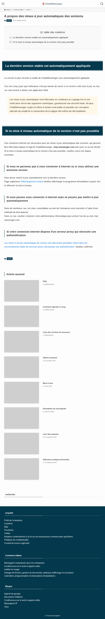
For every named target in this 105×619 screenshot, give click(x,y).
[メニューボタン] (3, 4)
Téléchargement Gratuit (31, 181)
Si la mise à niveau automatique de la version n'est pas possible (43, 42)
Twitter (7, 533)
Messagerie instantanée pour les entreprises (24, 563)
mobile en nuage (11, 569)
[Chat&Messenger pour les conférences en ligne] (52, 4)
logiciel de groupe (12, 594)
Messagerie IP (10, 603)
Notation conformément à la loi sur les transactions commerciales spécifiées (38, 537)
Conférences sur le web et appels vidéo (22, 566)
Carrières (8, 523)
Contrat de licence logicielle (16, 543)
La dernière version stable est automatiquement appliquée (40, 37)
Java (6, 607)
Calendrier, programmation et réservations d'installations (29, 576)
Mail (6, 527)
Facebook (8, 530)
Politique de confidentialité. (16, 540)
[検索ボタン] (102, 4)
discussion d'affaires (13, 597)
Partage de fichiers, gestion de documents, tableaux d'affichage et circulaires (39, 573)
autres (9, 20)
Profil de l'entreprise (13, 520)
